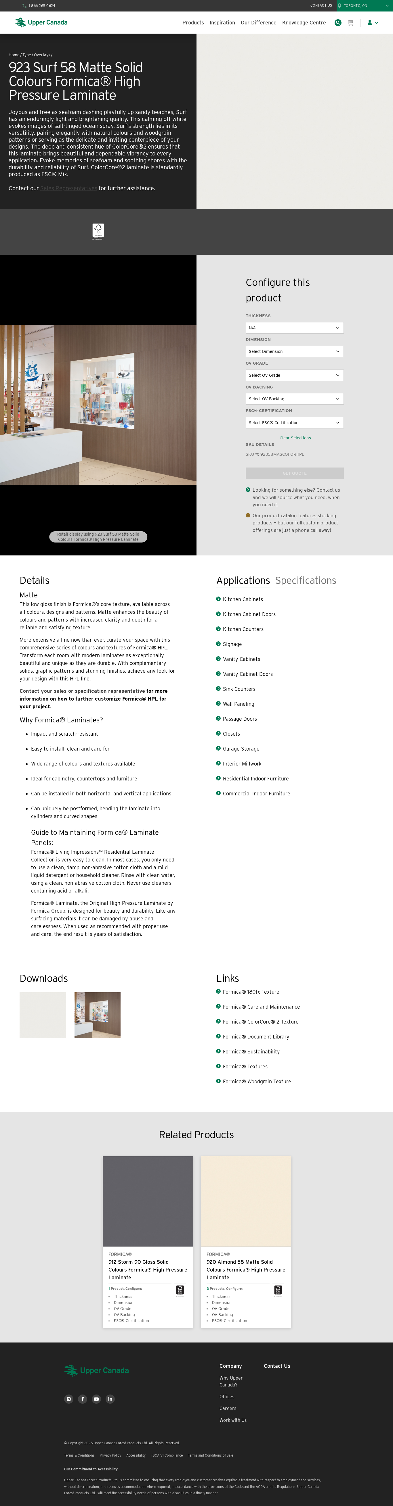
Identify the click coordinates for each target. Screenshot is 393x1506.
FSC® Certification (269, 410)
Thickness (258, 315)
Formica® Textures (245, 1066)
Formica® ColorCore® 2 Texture (261, 1022)
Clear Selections (295, 438)
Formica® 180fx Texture (251, 992)
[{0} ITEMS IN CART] (350, 22)
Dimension (258, 339)
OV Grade (257, 363)
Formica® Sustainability (251, 1052)
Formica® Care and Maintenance (261, 1007)
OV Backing (259, 387)
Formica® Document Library (256, 1037)
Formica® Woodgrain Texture (257, 1081)
